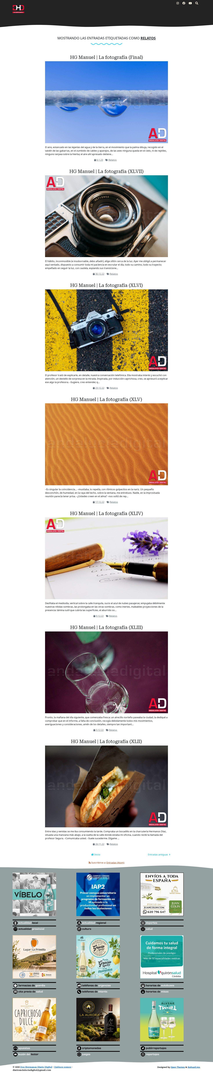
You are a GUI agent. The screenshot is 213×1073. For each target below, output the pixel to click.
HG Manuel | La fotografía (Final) (106, 57)
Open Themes (178, 1067)
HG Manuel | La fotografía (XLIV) (106, 513)
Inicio (97, 854)
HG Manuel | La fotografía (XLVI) (106, 285)
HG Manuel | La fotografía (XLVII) (106, 171)
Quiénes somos (62, 1067)
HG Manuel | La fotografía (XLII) (106, 741)
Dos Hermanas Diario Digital (36, 1067)
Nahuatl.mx (194, 1067)
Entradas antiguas (158, 854)
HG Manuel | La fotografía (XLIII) (106, 627)
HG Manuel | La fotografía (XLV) (106, 399)
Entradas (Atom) (115, 862)
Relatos (113, 160)
